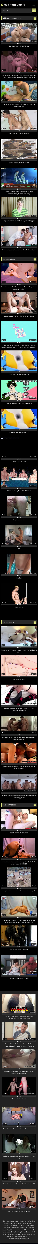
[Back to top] (31, 1238)
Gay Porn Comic (14, 4)
